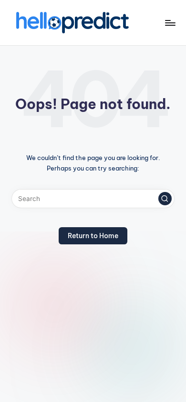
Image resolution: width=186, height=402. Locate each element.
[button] (165, 198)
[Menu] (170, 22)
